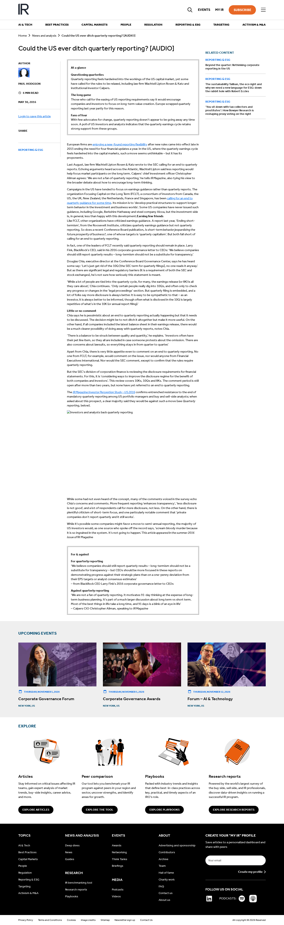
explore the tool (99, 809)
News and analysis (44, 35)
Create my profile (250, 871)
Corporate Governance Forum (46, 698)
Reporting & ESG (30, 150)
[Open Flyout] (263, 9)
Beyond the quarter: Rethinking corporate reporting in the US (232, 67)
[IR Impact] (23, 10)
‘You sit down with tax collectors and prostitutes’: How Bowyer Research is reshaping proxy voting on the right (229, 110)
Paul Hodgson (29, 83)
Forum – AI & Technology (210, 698)
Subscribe (242, 10)
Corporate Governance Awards (132, 698)
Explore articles (35, 809)
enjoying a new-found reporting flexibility (120, 144)
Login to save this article (34, 116)
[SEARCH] (190, 9)
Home (22, 35)
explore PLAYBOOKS (164, 809)
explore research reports (233, 809)
